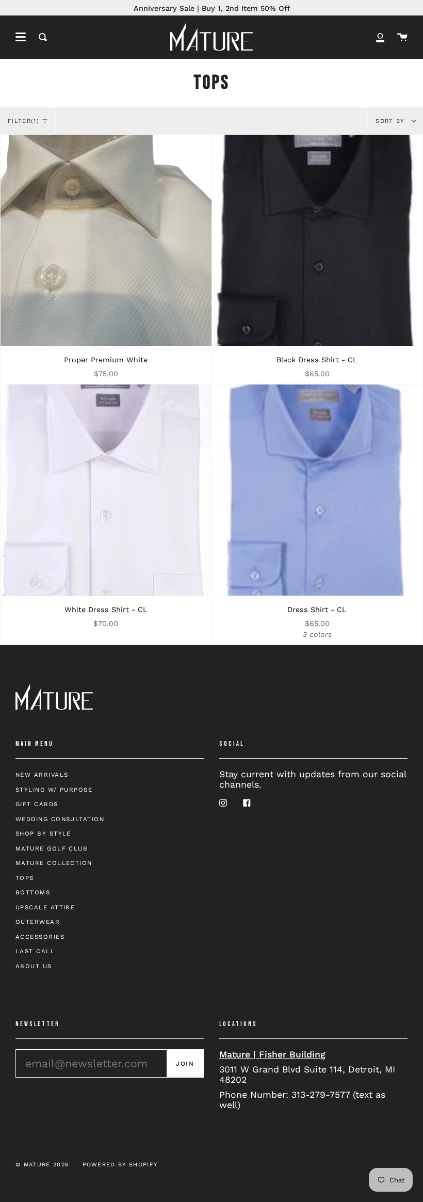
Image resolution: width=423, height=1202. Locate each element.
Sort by (391, 121)
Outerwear (37, 921)
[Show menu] (20, 37)
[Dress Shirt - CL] (317, 490)
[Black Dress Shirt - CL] (317, 240)
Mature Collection (53, 863)
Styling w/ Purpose (53, 789)
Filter (23, 121)
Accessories (39, 936)
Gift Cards (36, 804)
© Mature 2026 (42, 1164)
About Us (33, 966)
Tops (24, 878)
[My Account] (380, 36)
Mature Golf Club (51, 848)
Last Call (35, 951)
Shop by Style (43, 833)
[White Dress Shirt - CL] (106, 490)
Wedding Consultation (59, 819)
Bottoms (32, 892)
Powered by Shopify (120, 1164)
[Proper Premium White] (106, 240)
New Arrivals (41, 774)
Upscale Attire (45, 907)
